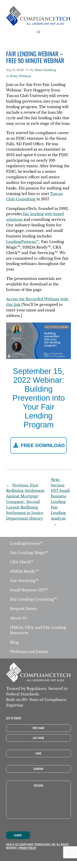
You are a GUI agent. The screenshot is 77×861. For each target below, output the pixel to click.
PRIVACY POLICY (27, 848)
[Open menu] (38, 32)
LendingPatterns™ (22, 242)
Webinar (25, 76)
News (14, 76)
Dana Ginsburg (45, 70)
